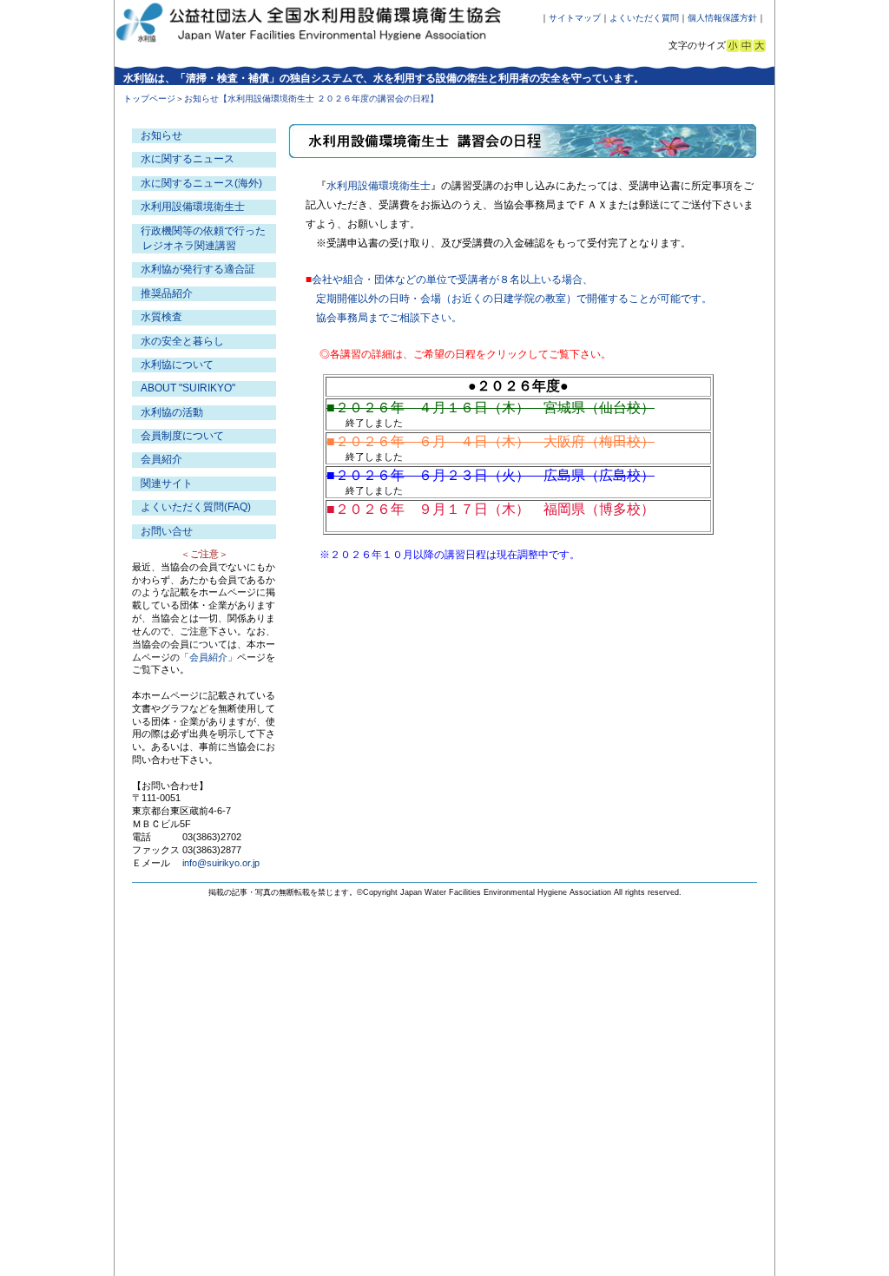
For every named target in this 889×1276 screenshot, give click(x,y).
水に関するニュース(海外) (201, 183)
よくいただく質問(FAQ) (196, 507)
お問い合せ (167, 531)
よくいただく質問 (644, 18)
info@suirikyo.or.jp (221, 863)
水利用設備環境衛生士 (378, 186)
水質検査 (161, 317)
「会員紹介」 (208, 657)
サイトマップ (575, 18)
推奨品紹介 (167, 293)
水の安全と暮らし (182, 341)
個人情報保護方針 (722, 18)
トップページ (149, 98)
